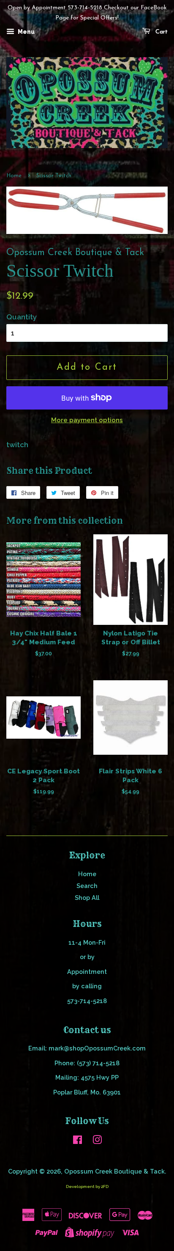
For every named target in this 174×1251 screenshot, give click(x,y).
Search (87, 885)
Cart (161, 32)
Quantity (21, 317)
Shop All (87, 897)
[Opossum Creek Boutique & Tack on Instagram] (97, 1141)
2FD (105, 1186)
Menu (25, 31)
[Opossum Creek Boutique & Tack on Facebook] (77, 1141)
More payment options (87, 420)
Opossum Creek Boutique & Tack (114, 1171)
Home (14, 176)
